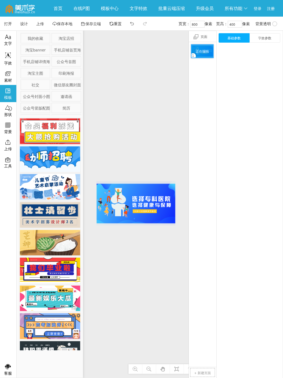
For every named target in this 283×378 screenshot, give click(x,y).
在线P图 (82, 8)
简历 (66, 108)
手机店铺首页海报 (67, 50)
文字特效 (138, 8)
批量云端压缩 (171, 8)
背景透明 (263, 23)
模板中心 (110, 8)
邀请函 (66, 96)
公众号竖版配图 (36, 108)
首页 (58, 8)
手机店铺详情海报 (36, 61)
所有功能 (236, 8)
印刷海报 (66, 73)
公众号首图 (66, 61)
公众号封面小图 (36, 96)
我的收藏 (35, 38)
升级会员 (205, 8)
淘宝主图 (35, 73)
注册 (271, 8)
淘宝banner (35, 50)
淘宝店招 (66, 38)
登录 (257, 8)
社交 (35, 84)
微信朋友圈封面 (67, 84)
